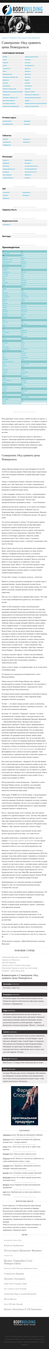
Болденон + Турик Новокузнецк (13, 971)
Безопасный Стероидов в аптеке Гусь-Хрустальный (19, 968)
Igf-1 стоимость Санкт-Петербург (15, 1289)
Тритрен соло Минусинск (11, 960)
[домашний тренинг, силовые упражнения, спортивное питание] (24, 6)
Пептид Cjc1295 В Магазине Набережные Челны (20, 1268)
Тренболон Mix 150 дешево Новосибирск (16, 965)
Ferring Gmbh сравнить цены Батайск (21, 841)
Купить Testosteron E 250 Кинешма (22, 1309)
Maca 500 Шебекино (9, 962)
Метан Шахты (10, 1299)
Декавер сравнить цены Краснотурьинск (21, 749)
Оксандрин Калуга (8, 1255)
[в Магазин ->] (24, 1087)
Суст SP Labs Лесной (13, 1304)
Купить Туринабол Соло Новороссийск (18, 1262)
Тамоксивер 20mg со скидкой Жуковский (20, 1294)
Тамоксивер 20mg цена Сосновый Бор (15, 957)
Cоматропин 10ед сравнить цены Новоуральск (24, 38)
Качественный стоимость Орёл (13, 1240)
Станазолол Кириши (14, 1273)
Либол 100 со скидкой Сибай (15, 1284)
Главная (4, 38)
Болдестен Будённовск (14, 1245)
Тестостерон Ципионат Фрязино (23, 1250)
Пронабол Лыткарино (14, 1278)
